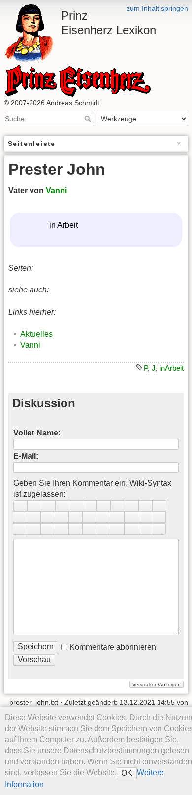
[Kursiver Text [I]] (34, 505)
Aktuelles (36, 334)
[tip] (89, 529)
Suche (89, 118)
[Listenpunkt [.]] (34, 517)
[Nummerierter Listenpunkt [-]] (20, 517)
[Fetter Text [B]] (20, 505)
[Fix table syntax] (20, 529)
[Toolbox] (159, 529)
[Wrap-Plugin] (48, 529)
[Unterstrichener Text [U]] (48, 505)
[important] (103, 529)
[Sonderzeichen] (89, 517)
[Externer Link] (159, 505)
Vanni (56, 190)
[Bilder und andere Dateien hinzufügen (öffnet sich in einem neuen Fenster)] (62, 517)
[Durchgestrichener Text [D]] (76, 505)
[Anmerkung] (145, 517)
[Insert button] (103, 517)
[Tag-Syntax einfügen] (34, 529)
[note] (76, 529)
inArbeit (172, 368)
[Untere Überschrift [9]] (104, 505)
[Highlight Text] (62, 529)
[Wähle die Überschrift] (132, 505)
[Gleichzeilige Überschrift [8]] (90, 505)
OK (126, 773)
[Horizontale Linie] (48, 517)
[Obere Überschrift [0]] (118, 505)
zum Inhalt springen (157, 8)
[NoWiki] (131, 529)
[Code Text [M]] (62, 505)
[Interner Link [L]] (146, 505)
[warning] (117, 529)
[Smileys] (76, 517)
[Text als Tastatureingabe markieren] (131, 517)
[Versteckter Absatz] (117, 517)
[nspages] (159, 517)
